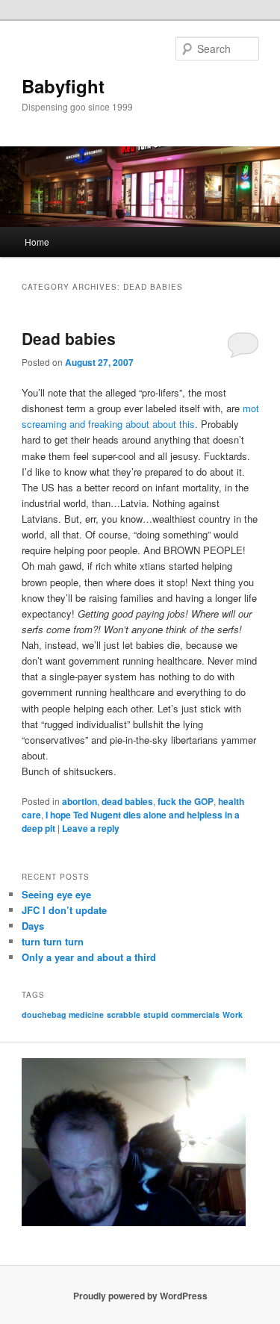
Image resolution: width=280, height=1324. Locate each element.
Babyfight (63, 86)
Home (37, 241)
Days (33, 926)
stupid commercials (181, 1014)
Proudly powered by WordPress (140, 1295)
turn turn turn (53, 941)
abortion (79, 801)
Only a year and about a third (89, 957)
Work (233, 1014)
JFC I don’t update (64, 910)
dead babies (127, 801)
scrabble (123, 1014)
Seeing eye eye (56, 894)
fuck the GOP (186, 801)
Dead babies (69, 338)
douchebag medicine (63, 1014)
